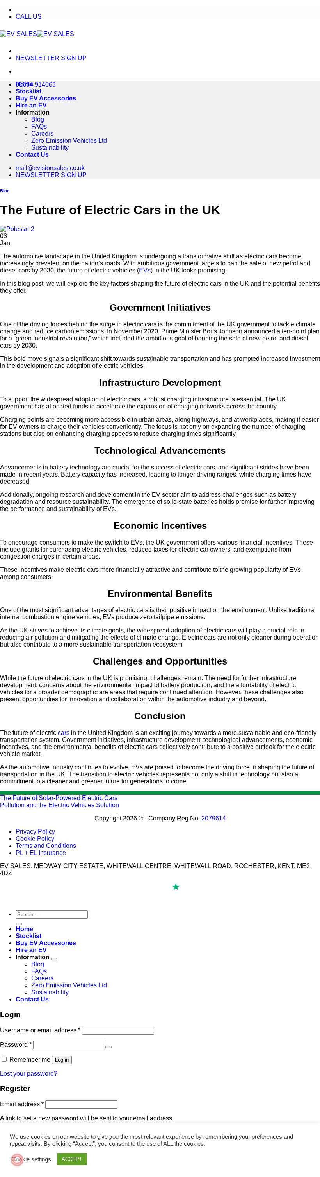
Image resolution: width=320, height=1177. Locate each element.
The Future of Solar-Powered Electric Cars (58, 798)
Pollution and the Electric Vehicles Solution (59, 805)
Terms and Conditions (46, 845)
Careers (42, 133)
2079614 (213, 818)
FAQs (39, 126)
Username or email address (40, 1030)
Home (24, 84)
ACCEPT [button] (72, 1159)
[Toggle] (54, 959)
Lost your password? (28, 1073)
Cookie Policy (35, 838)
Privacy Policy (35, 831)
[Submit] (19, 924)
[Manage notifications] (17, 1160)
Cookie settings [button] (31, 1159)
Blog (37, 119)
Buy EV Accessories (46, 98)
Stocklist (28, 91)
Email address (22, 1104)
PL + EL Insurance (41, 852)
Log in (62, 1060)
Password (16, 1044)
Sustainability (50, 147)
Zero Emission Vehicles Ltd (69, 140)
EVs (145, 270)
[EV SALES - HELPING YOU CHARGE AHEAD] (37, 33)
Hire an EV (31, 105)
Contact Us (32, 154)
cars (63, 732)
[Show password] (108, 1047)
